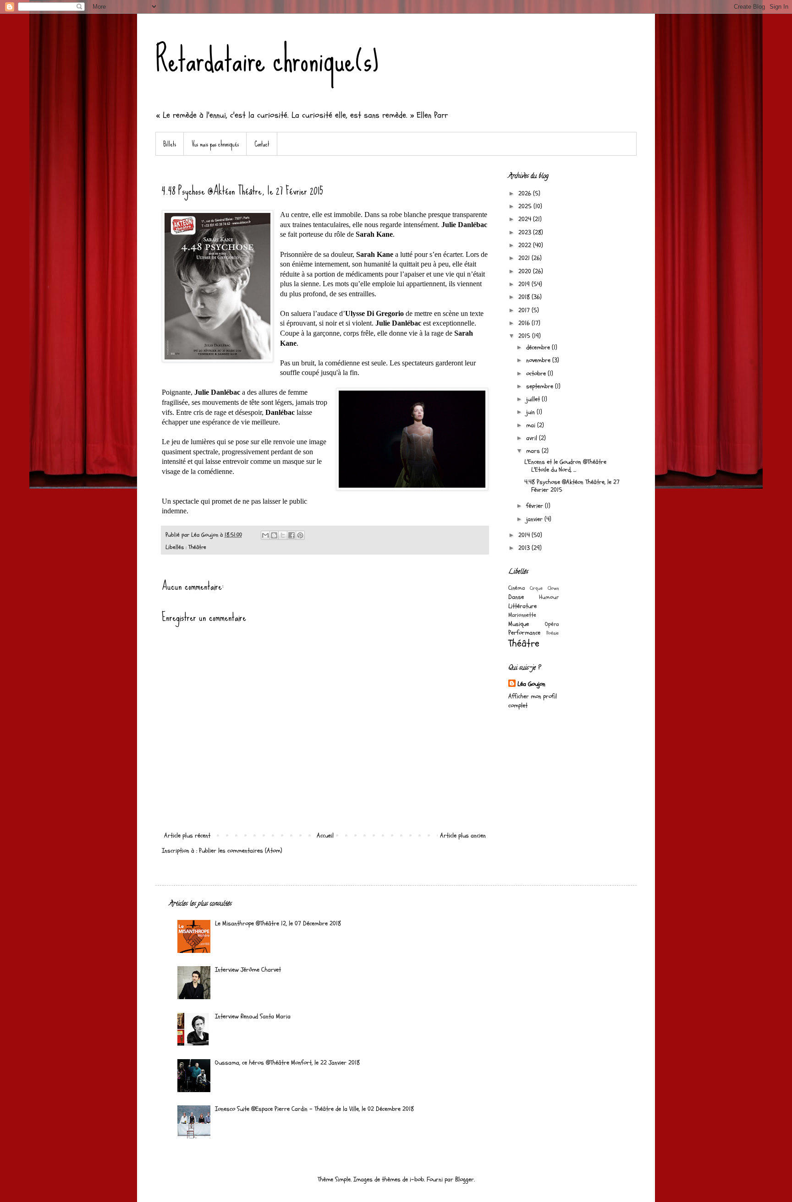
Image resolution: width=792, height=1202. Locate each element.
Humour (549, 597)
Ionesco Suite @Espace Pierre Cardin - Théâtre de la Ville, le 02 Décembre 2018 (314, 1108)
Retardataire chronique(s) (267, 59)
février (535, 505)
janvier (535, 519)
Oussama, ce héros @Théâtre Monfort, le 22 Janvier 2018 (287, 1062)
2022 (525, 245)
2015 (525, 336)
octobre (537, 373)
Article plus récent (187, 835)
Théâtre (197, 547)
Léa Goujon (531, 684)
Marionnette (522, 615)
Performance (524, 632)
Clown (553, 588)
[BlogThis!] (274, 535)
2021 (525, 258)
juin (531, 412)
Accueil (325, 835)
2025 (526, 206)
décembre (539, 347)
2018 (525, 297)
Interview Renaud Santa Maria (253, 1016)
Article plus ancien (463, 835)
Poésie (552, 633)
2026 (525, 193)
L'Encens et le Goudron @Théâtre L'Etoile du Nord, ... (565, 465)
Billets (169, 144)
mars (534, 450)
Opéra (552, 624)
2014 (525, 535)
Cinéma (516, 588)
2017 (525, 310)
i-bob (417, 1179)
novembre (539, 360)
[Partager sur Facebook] (291, 535)
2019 (525, 284)
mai (531, 425)
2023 (525, 232)
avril (532, 438)
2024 (525, 219)
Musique (518, 624)
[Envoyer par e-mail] (265, 535)
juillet (534, 399)
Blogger (464, 1179)
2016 (525, 323)
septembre (540, 386)
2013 (525, 548)
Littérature (522, 606)
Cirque (536, 588)
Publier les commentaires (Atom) (240, 850)
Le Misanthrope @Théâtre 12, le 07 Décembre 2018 (278, 923)
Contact (262, 144)
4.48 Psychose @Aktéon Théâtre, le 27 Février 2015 (572, 486)
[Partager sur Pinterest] (300, 535)
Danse (516, 597)
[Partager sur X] (282, 535)
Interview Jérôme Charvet (248, 969)
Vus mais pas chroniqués (215, 144)
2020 (525, 271)
